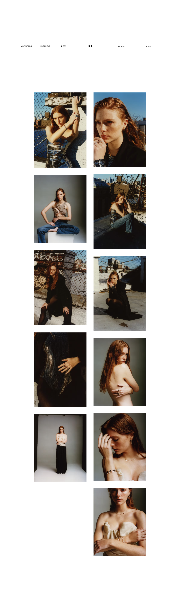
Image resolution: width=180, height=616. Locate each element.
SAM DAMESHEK (90, 46)
